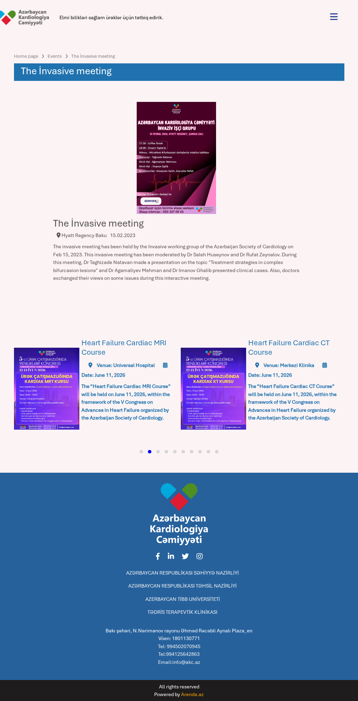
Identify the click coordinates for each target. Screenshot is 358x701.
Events (55, 56)
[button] (141, 451)
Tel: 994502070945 (179, 646)
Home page (26, 56)
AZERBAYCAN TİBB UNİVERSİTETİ (182, 599)
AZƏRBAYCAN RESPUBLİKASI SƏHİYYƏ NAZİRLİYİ (182, 573)
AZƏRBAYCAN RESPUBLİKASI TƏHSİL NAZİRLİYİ (182, 586)
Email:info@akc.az (179, 662)
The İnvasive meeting (93, 56)
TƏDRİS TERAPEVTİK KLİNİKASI (182, 612)
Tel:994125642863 (179, 654)
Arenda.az (192, 694)
